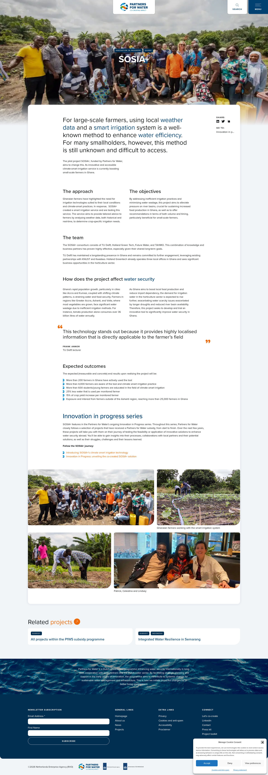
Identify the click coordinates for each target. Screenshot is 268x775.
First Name (34, 727)
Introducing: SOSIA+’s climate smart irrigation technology (97, 452)
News (118, 725)
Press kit (206, 729)
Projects (119, 729)
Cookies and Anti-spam (220, 770)
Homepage (121, 716)
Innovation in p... (225, 132)
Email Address (36, 716)
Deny (230, 763)
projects (61, 621)
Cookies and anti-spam (171, 720)
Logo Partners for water (134, 7)
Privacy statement (240, 770)
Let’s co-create (210, 716)
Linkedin (206, 720)
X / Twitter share (223, 121)
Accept (207, 763)
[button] (262, 742)
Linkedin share (217, 121)
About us (120, 720)
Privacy (163, 716)
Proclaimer (164, 729)
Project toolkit (209, 734)
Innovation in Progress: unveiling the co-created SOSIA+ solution (101, 456)
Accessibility (165, 725)
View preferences (253, 763)
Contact (206, 725)
